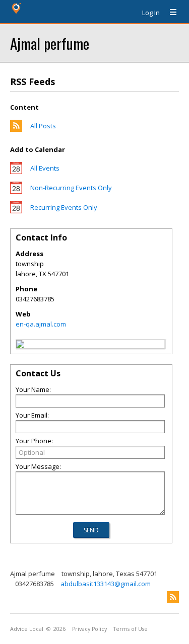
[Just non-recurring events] (16, 191)
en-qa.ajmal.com (41, 324)
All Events (44, 168)
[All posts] (16, 129)
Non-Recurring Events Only (71, 187)
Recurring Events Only (63, 207)
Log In (151, 12)
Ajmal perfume (49, 43)
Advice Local (26, 628)
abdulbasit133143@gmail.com (105, 583)
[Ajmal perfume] (20, 345)
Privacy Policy (89, 628)
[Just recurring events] (16, 210)
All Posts (43, 125)
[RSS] (173, 597)
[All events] (16, 171)
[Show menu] (169, 12)
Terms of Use (130, 628)
